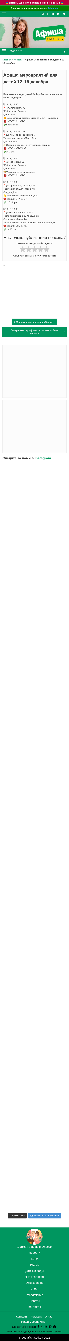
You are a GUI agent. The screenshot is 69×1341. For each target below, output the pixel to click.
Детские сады (34, 1270)
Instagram (43, 458)
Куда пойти (16, 50)
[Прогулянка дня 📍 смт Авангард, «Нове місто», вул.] (34, 1006)
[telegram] (58, 14)
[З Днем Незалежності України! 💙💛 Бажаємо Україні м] (34, 745)
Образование (34, 1282)
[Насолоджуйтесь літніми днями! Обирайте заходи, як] (34, 1192)
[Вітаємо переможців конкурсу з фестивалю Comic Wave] (34, 558)
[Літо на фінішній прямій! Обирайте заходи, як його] (34, 894)
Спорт (34, 1288)
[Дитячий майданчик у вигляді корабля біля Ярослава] (34, 1155)
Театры (34, 1264)
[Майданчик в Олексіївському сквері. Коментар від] (34, 521)
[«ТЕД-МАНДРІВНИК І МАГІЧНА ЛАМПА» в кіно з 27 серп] (34, 595)
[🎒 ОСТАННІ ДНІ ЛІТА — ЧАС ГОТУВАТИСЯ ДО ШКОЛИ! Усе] (34, 633)
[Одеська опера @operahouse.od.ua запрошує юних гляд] (34, 1043)
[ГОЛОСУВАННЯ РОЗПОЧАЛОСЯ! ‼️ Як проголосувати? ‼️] (34, 707)
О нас (48, 1316)
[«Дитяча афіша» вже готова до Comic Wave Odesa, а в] (34, 968)
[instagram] (42, 1326)
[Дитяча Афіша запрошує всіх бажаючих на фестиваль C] (34, 856)
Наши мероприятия (34, 1321)
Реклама (36, 1316)
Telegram (53, 8)
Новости (18, 59)
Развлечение (34, 1295)
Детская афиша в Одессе (34, 1246)
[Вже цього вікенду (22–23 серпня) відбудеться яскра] (34, 1118)
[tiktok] (64, 14)
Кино (34, 1258)
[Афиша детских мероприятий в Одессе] (34, 1243)
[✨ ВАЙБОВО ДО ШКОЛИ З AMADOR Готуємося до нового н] (34, 483)
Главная (6, 59)
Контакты (34, 1307)
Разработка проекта (51, 1331)
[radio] (23, 249)
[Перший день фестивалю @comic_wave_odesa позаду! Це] (34, 819)
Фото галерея (34, 1276)
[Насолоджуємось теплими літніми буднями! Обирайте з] (34, 782)
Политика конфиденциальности (23, 1331)
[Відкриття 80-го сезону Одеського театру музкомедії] (34, 1080)
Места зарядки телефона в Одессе (34, 322)
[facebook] (38, 1326)
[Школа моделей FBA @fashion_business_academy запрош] (34, 931)
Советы (35, 1301)
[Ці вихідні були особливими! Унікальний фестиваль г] (34, 670)
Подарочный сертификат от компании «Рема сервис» (34, 331)
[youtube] (52, 14)
